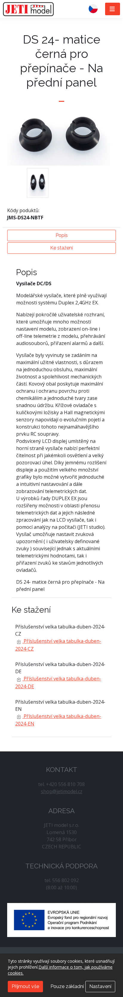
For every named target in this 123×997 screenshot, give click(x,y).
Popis (62, 235)
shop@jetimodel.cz (61, 791)
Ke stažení (61, 248)
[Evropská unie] (61, 919)
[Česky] (95, 9)
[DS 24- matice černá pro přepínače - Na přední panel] (37, 183)
